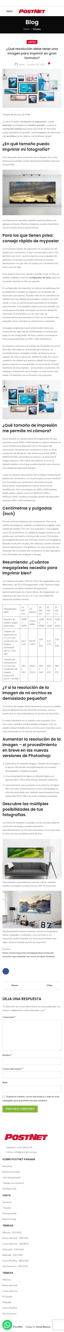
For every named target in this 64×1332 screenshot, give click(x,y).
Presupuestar (9, 1213)
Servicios (7, 1202)
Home (26, 29)
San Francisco (9, 1266)
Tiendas (6, 1207)
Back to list (32, 985)
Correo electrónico (12, 1068)
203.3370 (23, 1266)
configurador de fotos (40, 277)
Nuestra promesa (11, 1171)
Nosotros (7, 1166)
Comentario (9, 1016)
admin (22, 64)
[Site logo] (32, 11)
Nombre (7, 1054)
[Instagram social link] (34, 3)
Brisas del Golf (10, 1238)
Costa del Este (10, 1243)
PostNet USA (9, 1188)
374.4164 (19, 1249)
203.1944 (17, 1255)
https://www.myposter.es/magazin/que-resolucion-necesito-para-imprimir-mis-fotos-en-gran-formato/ (28, 954)
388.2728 (23, 1260)
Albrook (6, 1232)
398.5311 (24, 1238)
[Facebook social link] (30, 3)
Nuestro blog (9, 1219)
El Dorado (7, 1249)
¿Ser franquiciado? (11, 1177)
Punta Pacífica (10, 1260)
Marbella (7, 1255)
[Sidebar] (4, 404)
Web (4, 1082)
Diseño (37, 29)
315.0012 (17, 1232)
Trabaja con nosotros (13, 1183)
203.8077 (24, 1243)
